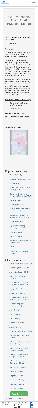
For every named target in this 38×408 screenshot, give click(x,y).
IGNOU (12, 247)
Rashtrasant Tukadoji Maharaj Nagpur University (20, 210)
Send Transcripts (19, 394)
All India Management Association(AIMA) (17, 305)
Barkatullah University (17, 380)
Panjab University (15, 200)
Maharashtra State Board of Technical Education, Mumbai (19, 216)
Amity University (15, 310)
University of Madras (16, 204)
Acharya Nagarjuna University (19, 268)
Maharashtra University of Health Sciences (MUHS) (20, 241)
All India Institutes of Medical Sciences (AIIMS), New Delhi (19, 298)
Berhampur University (17, 384)
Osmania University (16, 232)
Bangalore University (16, 236)
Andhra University (15, 314)
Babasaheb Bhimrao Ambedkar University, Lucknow (20, 349)
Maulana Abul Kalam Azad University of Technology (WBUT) (21, 195)
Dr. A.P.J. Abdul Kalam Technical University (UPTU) (20, 188)
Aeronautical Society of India (19, 272)
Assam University (15, 327)
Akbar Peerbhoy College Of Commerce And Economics (19, 283)
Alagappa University (16, 289)
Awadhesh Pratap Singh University (21, 331)
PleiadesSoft (6, 405)
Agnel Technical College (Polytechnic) (18, 277)
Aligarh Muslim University (18, 293)
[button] (11, 142)
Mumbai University (16, 175)
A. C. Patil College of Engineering (21, 263)
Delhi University (15, 183)
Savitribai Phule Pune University (20, 179)
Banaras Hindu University (18, 367)
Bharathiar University (16, 388)
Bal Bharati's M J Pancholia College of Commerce (19, 355)
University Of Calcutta (17, 221)
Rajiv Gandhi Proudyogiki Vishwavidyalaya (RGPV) (18, 227)
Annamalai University (17, 323)
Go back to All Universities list (15, 398)
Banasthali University (16, 371)
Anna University (15, 318)
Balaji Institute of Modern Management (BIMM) (18, 362)
